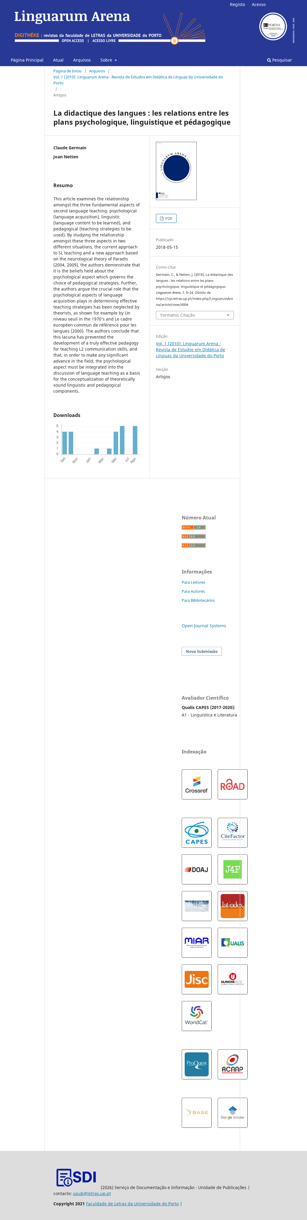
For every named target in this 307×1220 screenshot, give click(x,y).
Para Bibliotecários (198, 600)
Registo (237, 4)
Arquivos (82, 60)
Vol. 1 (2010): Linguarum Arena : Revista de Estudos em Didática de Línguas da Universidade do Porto (138, 80)
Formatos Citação (177, 315)
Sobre (106, 60)
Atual (58, 60)
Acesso (259, 4)
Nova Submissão (202, 651)
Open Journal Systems (204, 625)
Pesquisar (281, 60)
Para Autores (193, 591)
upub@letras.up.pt (92, 1193)
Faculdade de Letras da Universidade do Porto (132, 1203)
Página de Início (67, 71)
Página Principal (27, 60)
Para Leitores (193, 582)
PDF (168, 218)
